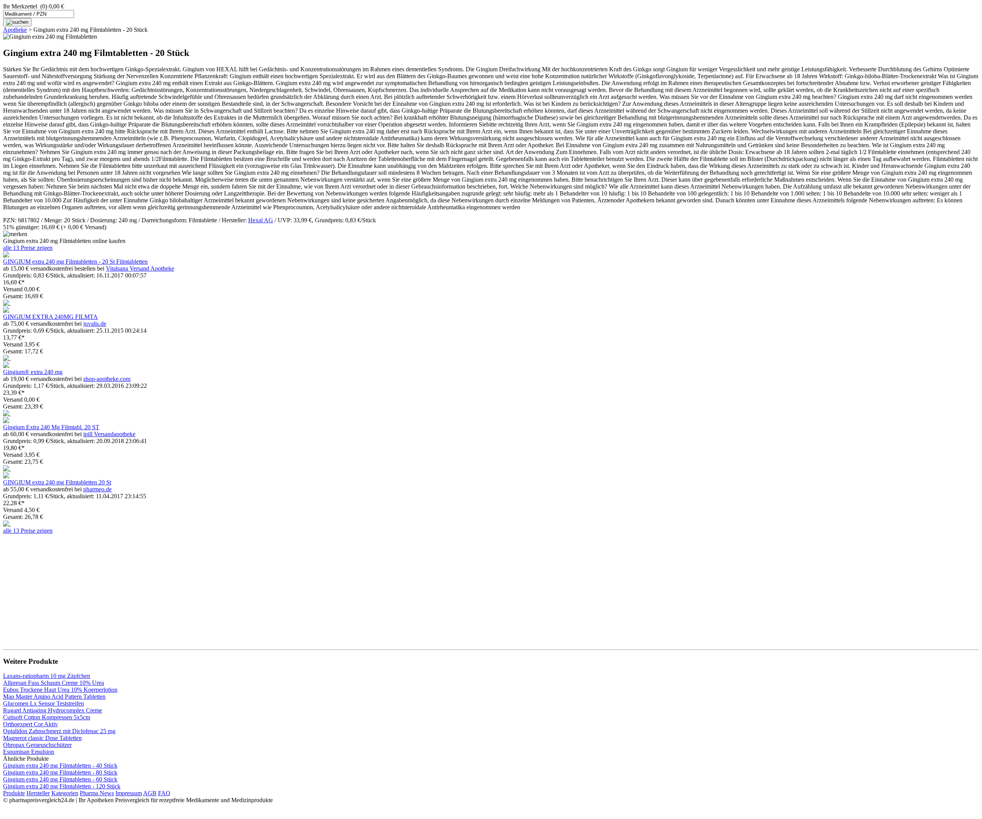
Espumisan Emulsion (28, 751)
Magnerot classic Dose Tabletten (42, 738)
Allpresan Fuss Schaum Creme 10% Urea (53, 682)
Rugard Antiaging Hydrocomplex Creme (52, 710)
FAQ (164, 793)
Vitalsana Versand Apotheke (140, 268)
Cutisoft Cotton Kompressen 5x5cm (46, 717)
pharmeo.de (97, 489)
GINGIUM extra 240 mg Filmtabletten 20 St (57, 482)
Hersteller (38, 793)
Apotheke (15, 29)
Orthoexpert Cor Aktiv (30, 724)
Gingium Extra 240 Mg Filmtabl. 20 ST (51, 427)
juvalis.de (94, 323)
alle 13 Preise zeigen (28, 248)
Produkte (14, 793)
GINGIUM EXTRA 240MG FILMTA (50, 316)
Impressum (128, 793)
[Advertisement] (233, 588)
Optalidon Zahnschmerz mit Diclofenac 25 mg (59, 731)
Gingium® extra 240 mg (33, 372)
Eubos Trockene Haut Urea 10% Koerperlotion (60, 689)
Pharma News (97, 793)
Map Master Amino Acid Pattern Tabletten (54, 696)
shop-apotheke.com (106, 379)
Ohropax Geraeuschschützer (37, 745)
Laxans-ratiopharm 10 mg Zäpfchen (46, 676)
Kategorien (64, 793)
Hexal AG (260, 220)
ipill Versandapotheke (109, 434)
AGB (150, 793)
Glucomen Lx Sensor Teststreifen (43, 703)
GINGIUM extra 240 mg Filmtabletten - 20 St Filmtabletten (75, 261)
